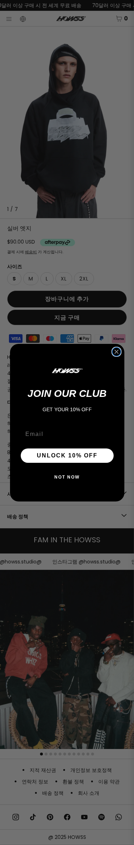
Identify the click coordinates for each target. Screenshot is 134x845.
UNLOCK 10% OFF (67, 455)
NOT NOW (67, 477)
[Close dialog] (116, 351)
